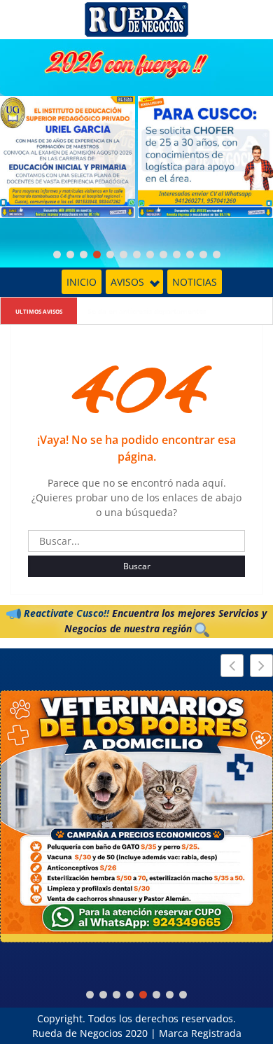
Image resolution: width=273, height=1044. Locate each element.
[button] (261, 665)
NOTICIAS (194, 281)
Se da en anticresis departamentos (147, 311)
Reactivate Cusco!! (65, 613)
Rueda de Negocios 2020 (90, 1033)
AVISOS (127, 281)
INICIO (81, 281)
